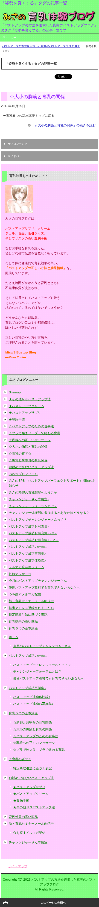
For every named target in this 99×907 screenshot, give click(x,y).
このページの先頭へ (53, 902)
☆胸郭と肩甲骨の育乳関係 (28, 460)
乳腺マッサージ (20, 574)
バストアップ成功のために (28, 546)
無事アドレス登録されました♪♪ (31, 608)
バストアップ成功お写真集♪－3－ (33, 533)
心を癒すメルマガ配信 (25, 594)
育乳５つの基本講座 (23, 628)
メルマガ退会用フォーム (26, 567)
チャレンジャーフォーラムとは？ (33, 506)
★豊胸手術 (17, 419)
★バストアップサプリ (25, 413)
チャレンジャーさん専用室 (28, 842)
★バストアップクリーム (26, 406)
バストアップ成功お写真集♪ (29, 526)
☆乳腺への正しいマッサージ (30, 440)
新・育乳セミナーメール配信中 (31, 601)
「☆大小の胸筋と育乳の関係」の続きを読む (63, 125)
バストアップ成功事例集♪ (27, 553)
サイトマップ (17, 866)
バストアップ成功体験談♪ (27, 560)
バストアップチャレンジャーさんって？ (38, 519)
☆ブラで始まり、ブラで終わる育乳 (34, 433)
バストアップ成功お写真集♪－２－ (34, 540)
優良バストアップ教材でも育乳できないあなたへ (44, 587)
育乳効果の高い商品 (23, 621)
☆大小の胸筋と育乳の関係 (37, 96)
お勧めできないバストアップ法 (31, 467)
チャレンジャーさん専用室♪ (29, 499)
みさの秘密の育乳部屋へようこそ (33, 492)
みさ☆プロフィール (23, 474)
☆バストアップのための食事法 (31, 426)
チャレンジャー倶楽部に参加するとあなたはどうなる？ (49, 513)
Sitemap (15, 392)
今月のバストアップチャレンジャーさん (38, 580)
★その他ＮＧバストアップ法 (30, 399)
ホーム (13, 637)
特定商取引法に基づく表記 (28, 614)
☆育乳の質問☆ (20, 453)
